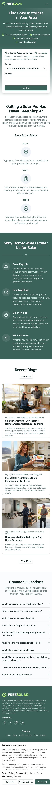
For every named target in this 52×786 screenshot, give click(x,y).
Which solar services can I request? (19, 618)
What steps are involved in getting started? (22, 604)
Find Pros (26, 88)
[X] (10, 722)
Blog (15, 735)
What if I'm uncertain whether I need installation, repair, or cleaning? (24, 658)
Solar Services (40, 735)
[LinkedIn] (22, 722)
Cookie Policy (36, 773)
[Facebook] (4, 722)
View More (26, 376)
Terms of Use (22, 773)
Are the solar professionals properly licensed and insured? (23, 634)
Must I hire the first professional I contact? (22, 643)
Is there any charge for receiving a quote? (22, 611)
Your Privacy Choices (11, 777)
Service (8, 64)
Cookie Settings (26, 782)
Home (8, 735)
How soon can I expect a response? (19, 625)
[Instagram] (16, 722)
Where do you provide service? (17, 674)
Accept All (42, 782)
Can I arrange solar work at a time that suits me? (24, 667)
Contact (29, 735)
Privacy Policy (8, 773)
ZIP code (8, 74)
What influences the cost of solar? (18, 650)
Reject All (10, 782)
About (21, 735)
